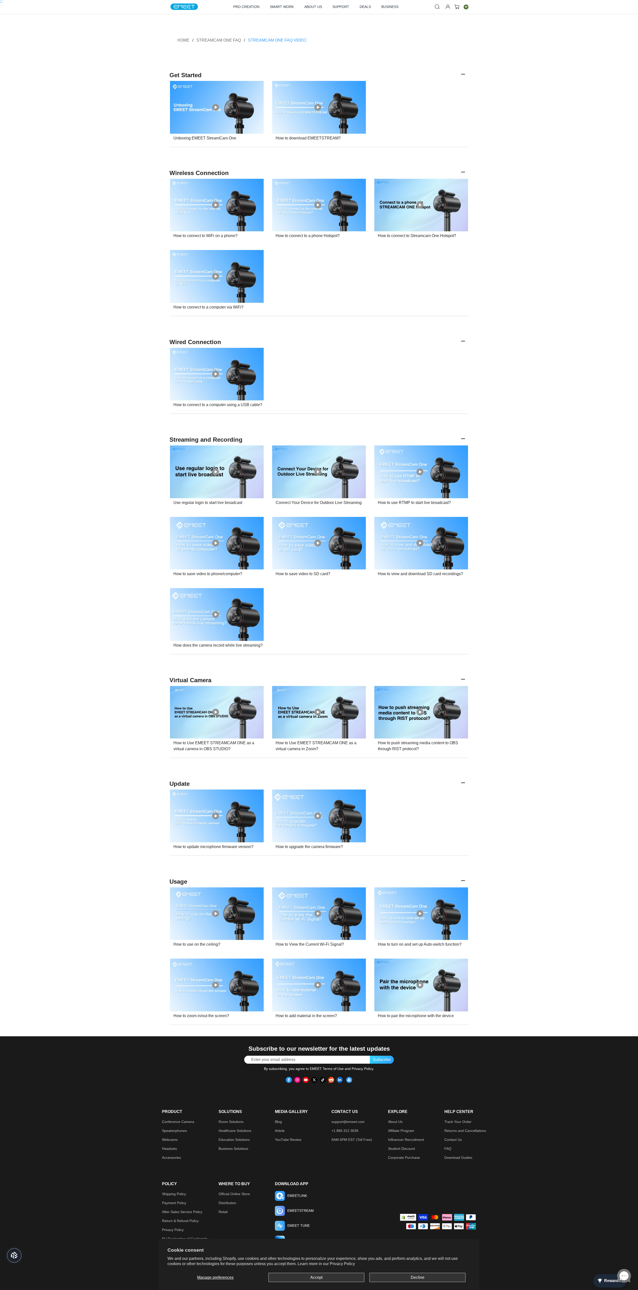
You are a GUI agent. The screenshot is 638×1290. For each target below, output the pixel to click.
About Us (395, 1122)
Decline (417, 1277)
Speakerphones (174, 1131)
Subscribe (382, 1059)
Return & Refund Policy (180, 1221)
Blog (278, 1122)
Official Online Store (234, 1194)
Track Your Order (458, 1122)
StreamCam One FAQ (218, 40)
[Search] (437, 6)
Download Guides (458, 1158)
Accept (316, 1277)
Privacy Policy (342, 1264)
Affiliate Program (401, 1131)
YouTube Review (288, 1140)
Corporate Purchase (404, 1158)
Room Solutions (231, 1122)
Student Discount (401, 1149)
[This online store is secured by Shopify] (408, 1217)
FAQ (447, 1149)
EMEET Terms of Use (327, 1069)
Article (280, 1131)
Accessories (171, 1158)
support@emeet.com (348, 1122)
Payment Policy (174, 1203)
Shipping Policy (174, 1194)
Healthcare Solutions (235, 1131)
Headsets (169, 1149)
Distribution (227, 1203)
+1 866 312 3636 (344, 1131)
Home (183, 40)
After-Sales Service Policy (182, 1212)
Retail (223, 1212)
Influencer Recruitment (406, 1140)
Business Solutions (233, 1149)
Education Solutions (234, 1140)
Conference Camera (178, 1122)
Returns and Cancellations (465, 1131)
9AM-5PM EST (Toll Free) (351, 1140)
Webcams (170, 1140)
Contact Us (453, 1140)
